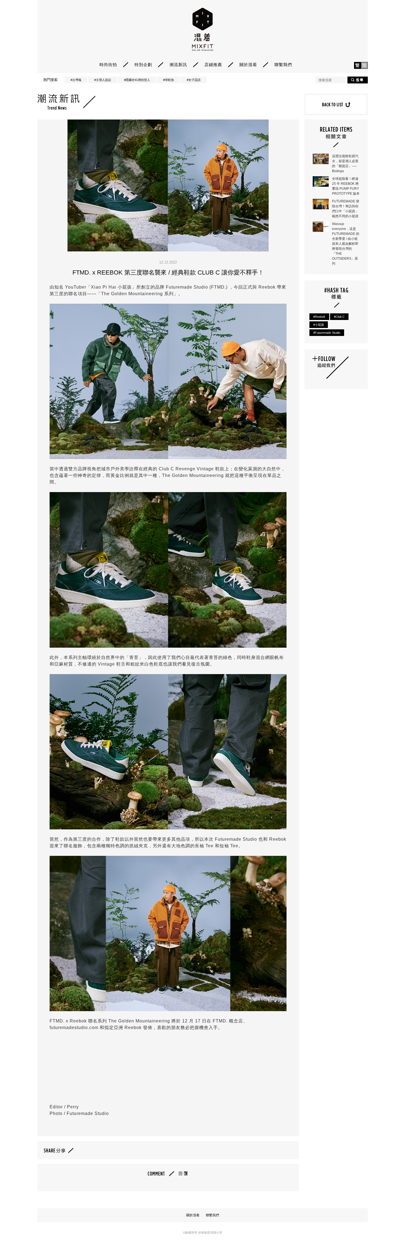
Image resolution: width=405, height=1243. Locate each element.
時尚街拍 (108, 64)
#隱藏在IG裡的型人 (137, 80)
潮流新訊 (178, 64)
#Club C (339, 316)
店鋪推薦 (213, 64)
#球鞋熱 (168, 80)
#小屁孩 (318, 324)
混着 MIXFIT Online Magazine (202, 29)
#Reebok (319, 316)
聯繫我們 (283, 64)
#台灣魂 (76, 80)
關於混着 (248, 64)
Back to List (336, 104)
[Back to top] (387, 1223)
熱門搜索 (50, 80)
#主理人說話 (102, 80)
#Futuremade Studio (326, 332)
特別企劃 (143, 64)
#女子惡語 (194, 80)
